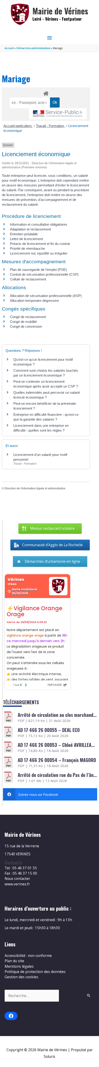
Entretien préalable (24, 234)
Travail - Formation (50, 126)
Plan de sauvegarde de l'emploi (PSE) (38, 270)
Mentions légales (19, 966)
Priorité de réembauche (27, 248)
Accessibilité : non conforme (28, 955)
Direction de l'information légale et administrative (35, 488)
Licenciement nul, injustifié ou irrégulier (38, 253)
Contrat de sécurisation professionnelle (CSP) (44, 274)
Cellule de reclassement (28, 279)
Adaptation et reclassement (30, 229)
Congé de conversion (26, 326)
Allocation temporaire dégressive (34, 300)
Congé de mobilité (23, 322)
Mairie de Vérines (60, 11)
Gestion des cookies (21, 976)
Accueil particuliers (18, 126)
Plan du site (14, 960)
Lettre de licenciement (26, 239)
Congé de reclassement (28, 317)
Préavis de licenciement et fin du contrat (40, 244)
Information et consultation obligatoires (38, 224)
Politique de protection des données (35, 971)
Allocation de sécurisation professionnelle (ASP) (46, 296)
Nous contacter (17, 878)
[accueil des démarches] (45, 92)
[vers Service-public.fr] (58, 113)
